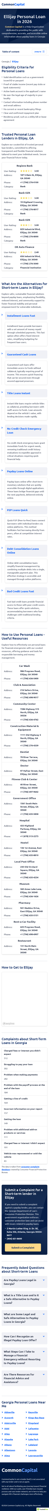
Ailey (7, 1433)
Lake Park (33, 1439)
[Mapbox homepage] (9, 1023)
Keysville (33, 1412)
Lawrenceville (35, 1455)
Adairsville (10, 1423)
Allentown (9, 1450)
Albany (8, 1444)
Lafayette (33, 1428)
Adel (6, 1428)
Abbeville (9, 1412)
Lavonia (32, 1450)
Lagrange (33, 1433)
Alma (7, 1455)
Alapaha (8, 1439)
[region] (25, 999)
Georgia (5, 61)
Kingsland (33, 1423)
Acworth (8, 1417)
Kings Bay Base (36, 1417)
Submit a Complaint (22, 1247)
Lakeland (33, 1444)
